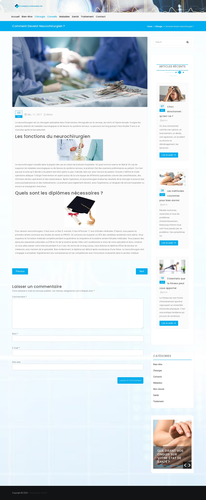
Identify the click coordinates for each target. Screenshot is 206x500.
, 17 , (34, 114)
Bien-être (157, 364)
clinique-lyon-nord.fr (38, 493)
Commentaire (19, 297)
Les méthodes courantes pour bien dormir (171, 195)
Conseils (157, 376)
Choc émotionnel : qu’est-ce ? (170, 111)
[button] (185, 465)
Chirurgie (157, 370)
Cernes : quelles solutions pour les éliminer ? (188, 454)
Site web (16, 362)
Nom (15, 334)
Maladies (157, 383)
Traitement (158, 401)
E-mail (16, 348)
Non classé (158, 389)
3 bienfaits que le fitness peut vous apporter (172, 283)
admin (49, 114)
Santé (156, 395)
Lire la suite (167, 155)
